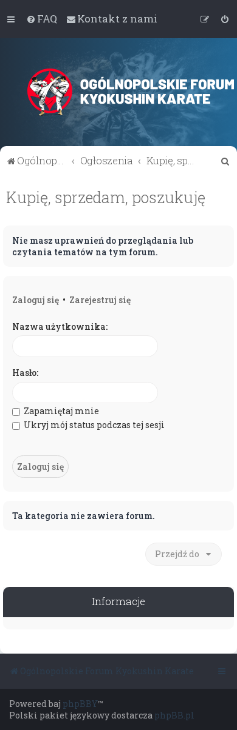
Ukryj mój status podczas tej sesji (93, 424)
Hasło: (25, 372)
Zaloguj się (35, 300)
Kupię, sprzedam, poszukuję (105, 197)
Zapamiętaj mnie (60, 411)
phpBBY (80, 703)
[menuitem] (41, 18)
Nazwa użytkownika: (60, 326)
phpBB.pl (174, 715)
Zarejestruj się (100, 300)
